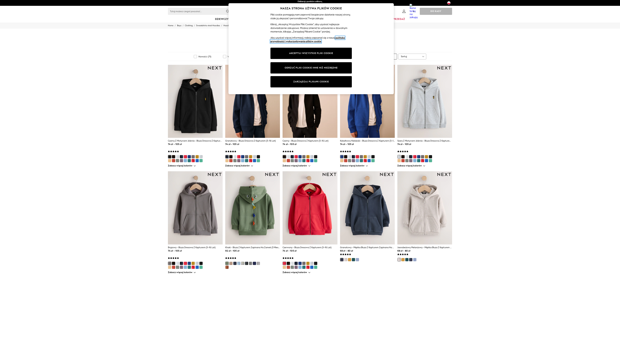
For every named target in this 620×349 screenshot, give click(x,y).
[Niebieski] (238, 263)
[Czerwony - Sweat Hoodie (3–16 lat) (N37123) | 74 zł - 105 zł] (310, 207)
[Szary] (177, 156)
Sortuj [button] (404, 56)
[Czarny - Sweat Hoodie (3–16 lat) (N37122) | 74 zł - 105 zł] (310, 101)
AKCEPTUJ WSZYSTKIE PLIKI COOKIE (311, 53)
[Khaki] (227, 263)
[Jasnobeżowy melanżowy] (345, 259)
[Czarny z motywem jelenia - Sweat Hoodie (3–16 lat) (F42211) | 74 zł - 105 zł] (195, 101)
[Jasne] (254, 263)
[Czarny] (173, 156)
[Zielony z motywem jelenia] (201, 160)
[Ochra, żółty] (197, 156)
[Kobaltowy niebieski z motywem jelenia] (197, 160)
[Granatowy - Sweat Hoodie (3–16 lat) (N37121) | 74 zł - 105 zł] (252, 101)
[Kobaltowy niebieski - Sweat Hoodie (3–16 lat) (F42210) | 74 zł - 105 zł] (367, 101)
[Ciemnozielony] (353, 259)
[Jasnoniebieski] (185, 160)
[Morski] (189, 160)
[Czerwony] (185, 156)
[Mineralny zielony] (177, 160)
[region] (311, 48)
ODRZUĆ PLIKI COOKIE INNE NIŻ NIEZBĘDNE (311, 67)
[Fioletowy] (181, 160)
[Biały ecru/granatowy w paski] (242, 263)
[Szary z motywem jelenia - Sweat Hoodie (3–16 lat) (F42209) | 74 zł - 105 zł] (424, 101)
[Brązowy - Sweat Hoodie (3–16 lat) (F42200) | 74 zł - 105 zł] (195, 207)
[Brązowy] (193, 156)
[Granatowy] (181, 156)
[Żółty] (169, 160)
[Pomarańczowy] (227, 267)
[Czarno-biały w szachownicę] (250, 263)
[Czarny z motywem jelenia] (169, 156)
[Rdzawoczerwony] (173, 160)
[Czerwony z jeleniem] (193, 160)
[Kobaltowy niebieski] (189, 156)
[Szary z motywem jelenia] (201, 156)
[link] (404, 11)
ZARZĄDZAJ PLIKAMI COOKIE (311, 81)
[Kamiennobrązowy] (230, 263)
